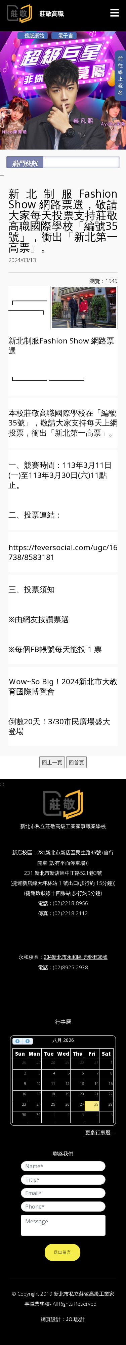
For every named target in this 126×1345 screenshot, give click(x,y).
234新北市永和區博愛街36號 (76, 957)
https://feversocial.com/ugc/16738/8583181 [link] (63, 552)
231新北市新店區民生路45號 (69, 852)
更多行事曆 (98, 1132)
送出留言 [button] (62, 1252)
